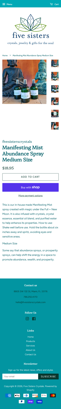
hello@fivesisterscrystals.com (31, 302)
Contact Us (30, 354)
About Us (30, 350)
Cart (56, 4)
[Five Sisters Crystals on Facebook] (34, 319)
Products (30, 341)
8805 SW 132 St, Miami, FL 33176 (30, 291)
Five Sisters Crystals (33, 386)
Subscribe (48, 376)
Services (30, 345)
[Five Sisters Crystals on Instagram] (27, 319)
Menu (9, 4)
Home (5, 55)
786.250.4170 (30, 296)
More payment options (30, 195)
